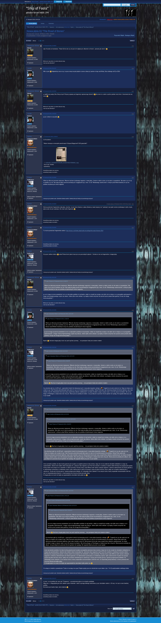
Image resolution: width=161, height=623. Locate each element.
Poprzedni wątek (119, 35)
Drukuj (132, 40)
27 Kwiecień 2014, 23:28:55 (49, 177)
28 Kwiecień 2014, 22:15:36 (49, 310)
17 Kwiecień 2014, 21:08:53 (49, 45)
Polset (29, 177)
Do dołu (28, 40)
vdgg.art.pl (109, 19)
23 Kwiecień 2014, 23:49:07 (51, 136)
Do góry (28, 601)
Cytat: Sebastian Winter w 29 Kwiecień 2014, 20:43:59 (59, 490)
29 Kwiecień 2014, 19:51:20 (49, 347)
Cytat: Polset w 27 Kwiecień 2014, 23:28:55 (57, 281)
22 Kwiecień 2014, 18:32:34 (49, 91)
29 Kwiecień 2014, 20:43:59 (49, 405)
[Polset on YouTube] (28, 195)
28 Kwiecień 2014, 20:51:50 (49, 277)
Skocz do (110, 608)
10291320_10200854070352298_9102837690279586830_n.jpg (62, 162)
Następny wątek (129, 35)
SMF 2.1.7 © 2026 (29, 619)
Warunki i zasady (127, 619)
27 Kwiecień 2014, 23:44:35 (49, 227)
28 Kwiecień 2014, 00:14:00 (49, 251)
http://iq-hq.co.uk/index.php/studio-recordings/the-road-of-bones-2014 (84, 230)
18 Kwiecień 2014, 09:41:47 (49, 68)
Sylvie (72, 27)
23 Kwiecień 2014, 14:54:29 (49, 113)
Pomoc (120, 619)
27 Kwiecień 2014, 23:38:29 (49, 203)
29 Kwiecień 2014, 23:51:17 (49, 578)
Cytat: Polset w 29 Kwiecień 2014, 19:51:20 (57, 409)
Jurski (29, 68)
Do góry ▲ (133, 619)
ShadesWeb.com (37, 621)
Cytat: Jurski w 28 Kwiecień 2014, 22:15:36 (57, 351)
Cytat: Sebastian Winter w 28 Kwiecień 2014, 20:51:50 (59, 313)
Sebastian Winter (33, 46)
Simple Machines (37, 619)
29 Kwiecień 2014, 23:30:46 (49, 486)
